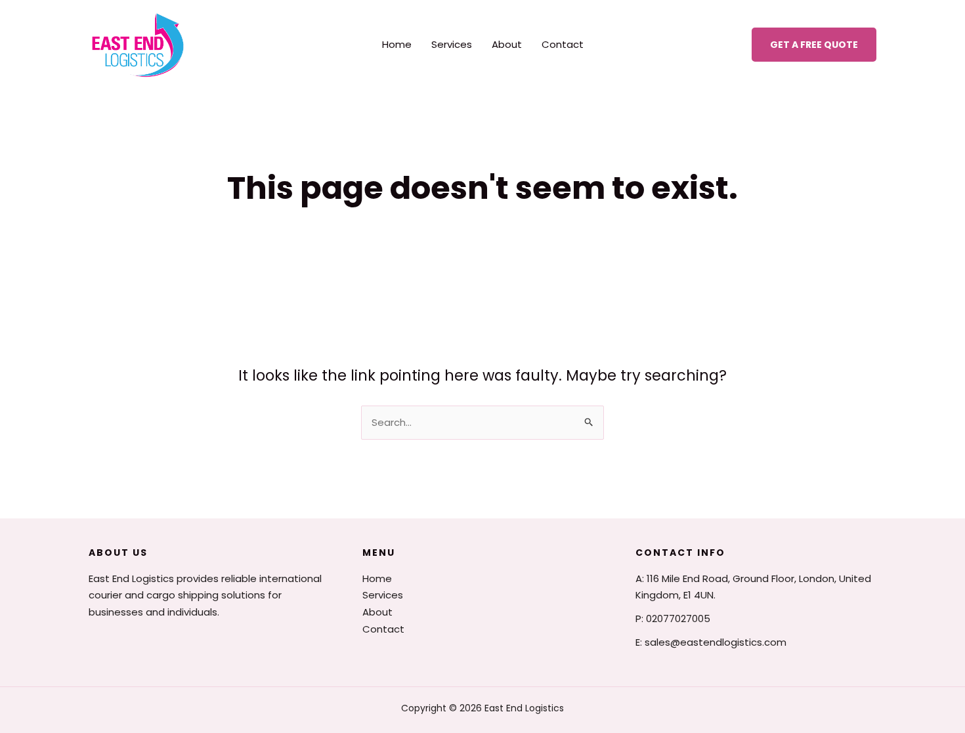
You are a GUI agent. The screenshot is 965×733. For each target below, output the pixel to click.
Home (397, 44)
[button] (814, 45)
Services (451, 44)
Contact (563, 44)
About (507, 44)
